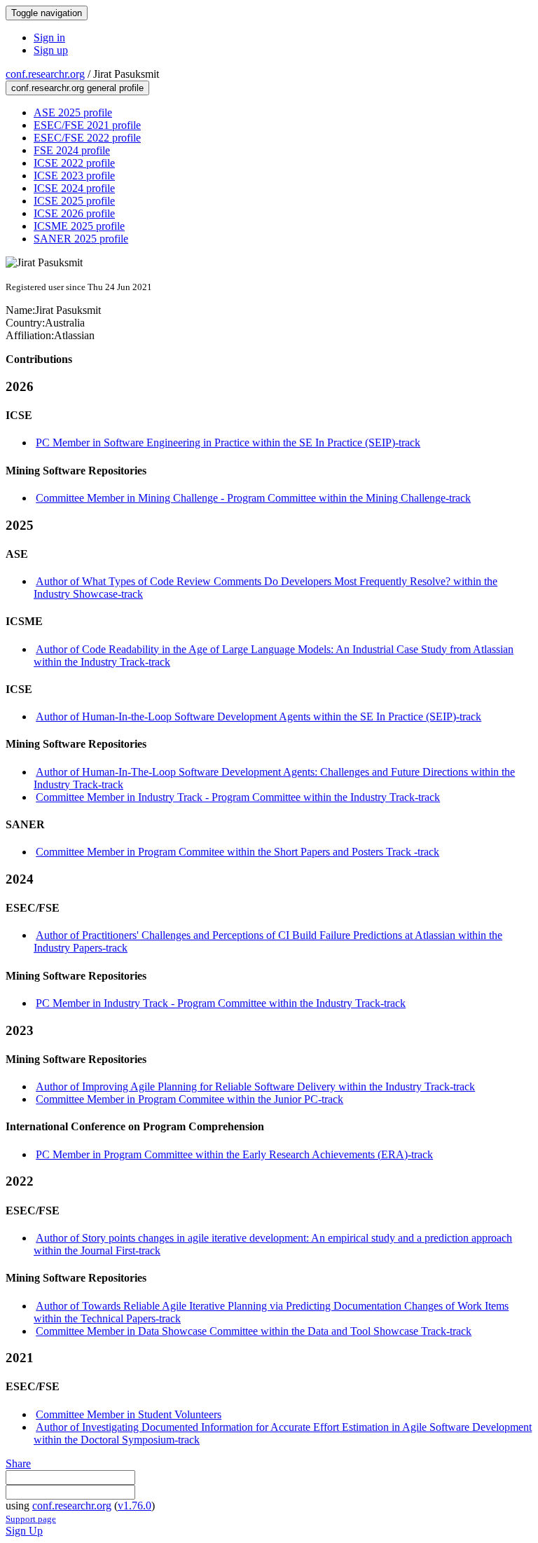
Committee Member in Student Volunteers (128, 1414)
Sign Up (24, 1531)
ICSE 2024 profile (74, 188)
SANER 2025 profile (81, 239)
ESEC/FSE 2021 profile (87, 125)
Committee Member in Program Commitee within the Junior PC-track (189, 1099)
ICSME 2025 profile (79, 226)
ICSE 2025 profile (74, 201)
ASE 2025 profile (73, 112)
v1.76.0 (134, 1505)
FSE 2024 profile (72, 150)
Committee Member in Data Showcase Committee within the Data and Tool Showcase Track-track (253, 1331)
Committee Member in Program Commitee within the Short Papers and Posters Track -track (237, 852)
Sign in (49, 37)
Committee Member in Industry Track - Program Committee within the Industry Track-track (238, 797)
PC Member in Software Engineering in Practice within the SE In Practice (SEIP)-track (228, 442)
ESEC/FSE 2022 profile (87, 138)
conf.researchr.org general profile (77, 88)
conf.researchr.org (45, 74)
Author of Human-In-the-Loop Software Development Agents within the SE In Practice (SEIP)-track (258, 716)
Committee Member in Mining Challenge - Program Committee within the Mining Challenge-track (253, 498)
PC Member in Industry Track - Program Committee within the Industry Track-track (221, 1003)
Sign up (51, 50)
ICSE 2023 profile (74, 175)
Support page (31, 1519)
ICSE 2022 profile (74, 163)
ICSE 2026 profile (74, 213)
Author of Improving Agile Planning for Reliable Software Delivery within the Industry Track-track (255, 1086)
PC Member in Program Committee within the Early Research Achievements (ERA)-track (234, 1154)
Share (18, 1463)
